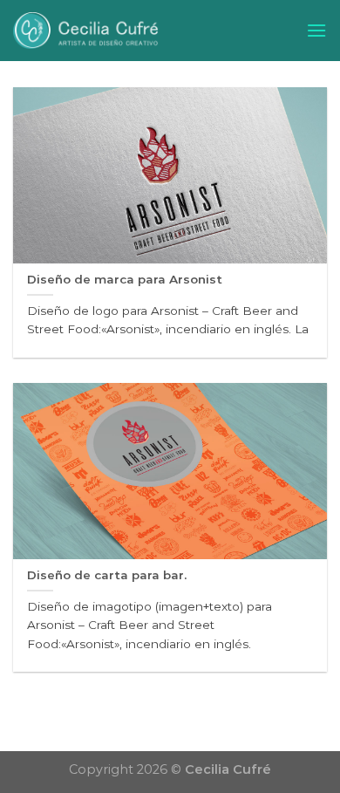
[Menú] (316, 30)
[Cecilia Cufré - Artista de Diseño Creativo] (146, 30)
